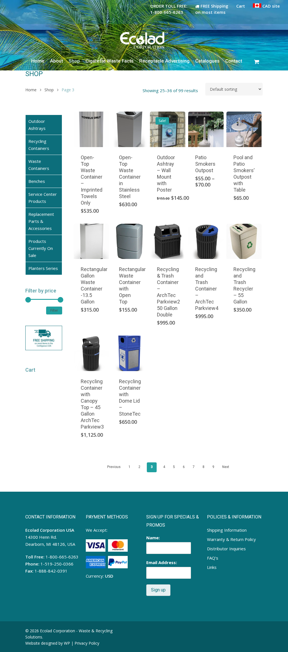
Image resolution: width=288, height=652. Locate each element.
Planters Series (43, 268)
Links (212, 567)
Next (225, 467)
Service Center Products (42, 197)
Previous (114, 467)
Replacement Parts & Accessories (41, 221)
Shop (49, 89)
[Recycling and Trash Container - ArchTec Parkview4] (206, 241)
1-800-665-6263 (62, 557)
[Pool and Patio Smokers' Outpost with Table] (244, 129)
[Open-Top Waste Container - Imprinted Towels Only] (91, 129)
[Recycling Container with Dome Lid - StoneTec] (129, 353)
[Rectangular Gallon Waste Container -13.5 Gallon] (91, 241)
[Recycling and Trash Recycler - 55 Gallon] (244, 241)
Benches (36, 181)
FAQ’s (212, 558)
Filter (54, 310)
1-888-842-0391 (51, 571)
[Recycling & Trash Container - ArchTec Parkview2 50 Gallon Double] (167, 241)
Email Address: (161, 562)
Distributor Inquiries (226, 548)
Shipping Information (227, 530)
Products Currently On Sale (40, 248)
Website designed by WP (47, 643)
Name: (153, 537)
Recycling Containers (38, 144)
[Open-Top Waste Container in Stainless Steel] (129, 129)
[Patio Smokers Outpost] (206, 129)
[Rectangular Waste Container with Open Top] (129, 241)
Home (31, 89)
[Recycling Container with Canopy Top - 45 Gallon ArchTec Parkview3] (91, 353)
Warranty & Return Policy (231, 539)
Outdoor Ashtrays (37, 124)
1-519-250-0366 (56, 564)
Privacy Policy (87, 643)
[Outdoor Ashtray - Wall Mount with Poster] (167, 129)
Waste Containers (38, 164)
